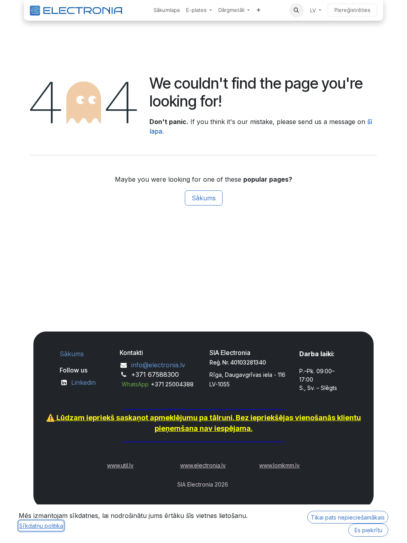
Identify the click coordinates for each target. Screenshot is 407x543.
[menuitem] (166, 10)
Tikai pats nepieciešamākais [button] (348, 517)
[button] (296, 10)
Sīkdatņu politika (41, 525)
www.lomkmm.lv (279, 465)
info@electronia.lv (158, 365)
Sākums (204, 198)
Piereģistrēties (352, 10)
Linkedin (83, 382)
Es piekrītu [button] (368, 530)
